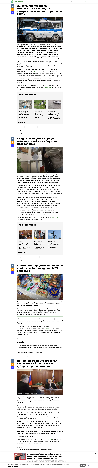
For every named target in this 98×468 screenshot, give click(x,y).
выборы (36, 257)
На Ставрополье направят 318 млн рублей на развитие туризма (34, 449)
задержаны (36, 71)
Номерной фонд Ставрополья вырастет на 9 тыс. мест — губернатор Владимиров (39, 347)
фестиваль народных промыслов (25, 352)
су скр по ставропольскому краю (25, 130)
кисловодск (20, 127)
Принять (83, 465)
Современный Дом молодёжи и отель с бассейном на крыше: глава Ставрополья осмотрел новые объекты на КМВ (45, 456)
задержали (48, 87)
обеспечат (55, 217)
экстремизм (42, 127)
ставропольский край (31, 127)
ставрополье (21, 257)
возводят (49, 439)
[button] (20, 456)
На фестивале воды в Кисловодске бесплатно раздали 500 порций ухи (37, 345)
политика (29, 257)
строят (48, 329)
